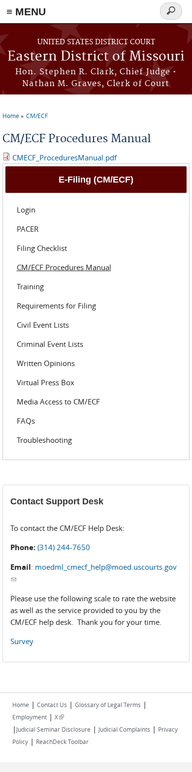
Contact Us (52, 705)
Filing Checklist (42, 248)
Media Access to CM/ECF (58, 401)
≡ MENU (26, 11)
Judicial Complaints (124, 729)
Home (10, 116)
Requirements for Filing (56, 305)
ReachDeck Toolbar (62, 741)
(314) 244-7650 (63, 547)
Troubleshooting (44, 440)
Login (26, 210)
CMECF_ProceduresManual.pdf (64, 157)
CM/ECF (37, 116)
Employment (29, 717)
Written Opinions (46, 363)
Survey (21, 641)
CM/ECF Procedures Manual (64, 267)
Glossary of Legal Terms (108, 705)
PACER (27, 229)
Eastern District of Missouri (96, 57)
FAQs (26, 421)
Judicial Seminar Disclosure (53, 729)
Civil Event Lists (43, 325)
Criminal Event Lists (50, 344)
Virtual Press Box (45, 382)
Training (30, 286)
